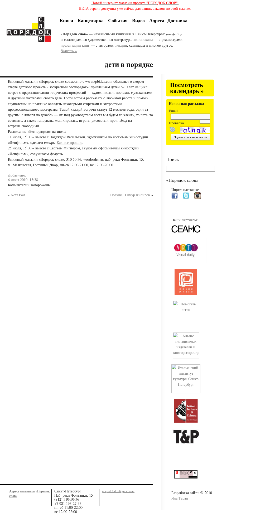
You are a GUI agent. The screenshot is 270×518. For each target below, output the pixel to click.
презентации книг (75, 45)
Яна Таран (179, 498)
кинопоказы (143, 39)
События (118, 20)
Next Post (18, 194)
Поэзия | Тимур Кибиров (130, 194)
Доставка (177, 20)
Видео (138, 20)
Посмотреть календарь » (187, 88)
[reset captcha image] (172, 130)
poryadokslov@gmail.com (118, 491)
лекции (121, 45)
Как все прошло (69, 142)
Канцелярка (91, 20)
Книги (66, 20)
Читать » (69, 50)
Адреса (156, 20)
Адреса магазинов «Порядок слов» (29, 493)
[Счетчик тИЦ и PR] (187, 477)
